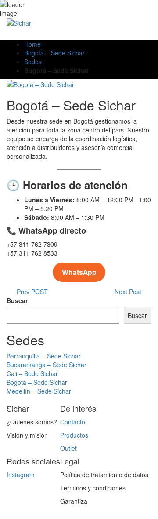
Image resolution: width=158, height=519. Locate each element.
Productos (74, 435)
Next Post (131, 291)
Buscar (17, 300)
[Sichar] (19, 22)
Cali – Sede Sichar (32, 373)
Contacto (72, 421)
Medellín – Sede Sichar (39, 391)
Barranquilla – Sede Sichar (44, 355)
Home (32, 44)
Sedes (33, 61)
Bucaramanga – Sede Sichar (46, 364)
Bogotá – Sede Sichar (54, 52)
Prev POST (29, 291)
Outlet (68, 448)
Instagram (21, 474)
